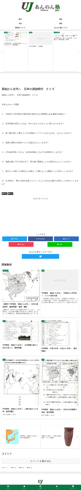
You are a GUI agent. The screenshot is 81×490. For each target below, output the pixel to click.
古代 (11, 193)
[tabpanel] (15, 51)
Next (79, 52)
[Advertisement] (40, 79)
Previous (2, 52)
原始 (5, 193)
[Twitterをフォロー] (40, 256)
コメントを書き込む (40, 461)
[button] (75, 294)
